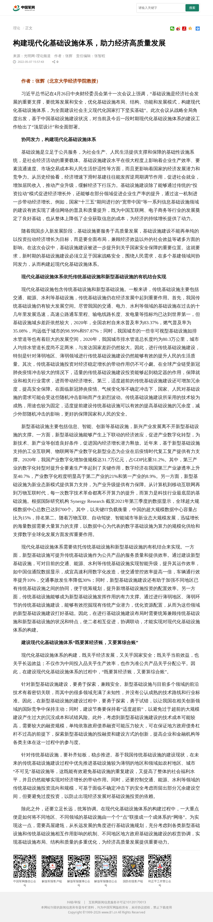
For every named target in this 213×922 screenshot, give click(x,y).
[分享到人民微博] (184, 28)
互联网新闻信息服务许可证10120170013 (117, 902)
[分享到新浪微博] (178, 28)
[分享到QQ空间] (190, 28)
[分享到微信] (172, 28)
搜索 (192, 7)
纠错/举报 (74, 902)
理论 (16, 27)
